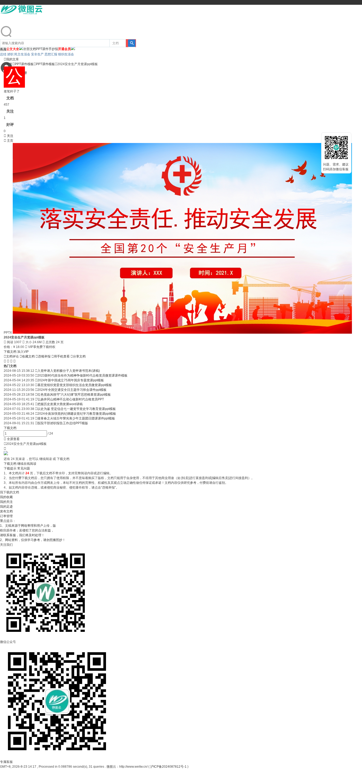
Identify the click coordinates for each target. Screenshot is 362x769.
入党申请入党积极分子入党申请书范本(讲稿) (68, 371)
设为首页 (6, 2)
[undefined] (6, 37)
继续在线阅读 (26, 464)
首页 (8, 64)
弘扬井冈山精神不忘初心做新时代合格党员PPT (70, 399)
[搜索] (131, 43)
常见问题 (23, 468)
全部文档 (29, 49)
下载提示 (10, 468)
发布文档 (6, 511)
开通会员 (64, 49)
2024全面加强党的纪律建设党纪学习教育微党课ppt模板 (76, 413)
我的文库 (11, 59)
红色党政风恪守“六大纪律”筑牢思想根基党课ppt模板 (74, 394)
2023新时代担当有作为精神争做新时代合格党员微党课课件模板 (82, 375)
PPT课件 (42, 49)
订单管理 (6, 516)
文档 (115, 43)
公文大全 (12, 49)
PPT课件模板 (24, 64)
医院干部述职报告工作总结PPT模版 (62, 423)
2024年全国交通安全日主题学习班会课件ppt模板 (72, 390)
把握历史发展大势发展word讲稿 (60, 404)
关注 (8, 136)
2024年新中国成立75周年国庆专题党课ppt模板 (70, 380)
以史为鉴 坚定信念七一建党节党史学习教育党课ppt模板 (76, 409)
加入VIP (23, 352)
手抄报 (53, 49)
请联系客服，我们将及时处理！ (22, 535)
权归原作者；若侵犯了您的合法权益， (27, 530)
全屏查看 (12, 439)
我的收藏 (6, 497)
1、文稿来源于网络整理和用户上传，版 (28, 525)
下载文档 (10, 352)
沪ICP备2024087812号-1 (168, 766)
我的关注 (6, 502)
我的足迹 (6, 506)
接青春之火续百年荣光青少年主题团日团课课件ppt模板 (76, 418)
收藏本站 (20, 2)
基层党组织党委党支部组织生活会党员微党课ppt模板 (74, 385)
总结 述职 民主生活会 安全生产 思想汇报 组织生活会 (37, 54)
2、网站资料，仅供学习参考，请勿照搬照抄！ (32, 540)
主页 (8, 140)
